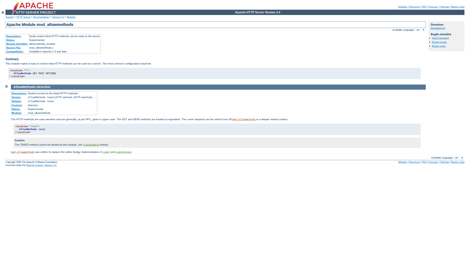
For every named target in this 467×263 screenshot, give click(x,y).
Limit (106, 152)
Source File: (13, 47)
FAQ (424, 6)
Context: (17, 105)
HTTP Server (23, 17)
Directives (414, 6)
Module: (17, 112)
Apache (9, 17)
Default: (17, 101)
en (418, 29)
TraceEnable (91, 144)
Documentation (41, 17)
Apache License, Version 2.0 (41, 165)
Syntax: (16, 97)
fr (423, 29)
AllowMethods (438, 28)
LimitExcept (124, 152)
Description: (14, 36)
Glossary (433, 6)
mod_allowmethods (244, 119)
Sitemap (444, 6)
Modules (402, 6)
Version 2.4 (58, 17)
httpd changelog (440, 38)
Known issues (439, 42)
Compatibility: (15, 51)
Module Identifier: (17, 43)
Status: (10, 40)
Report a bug (457, 6)
